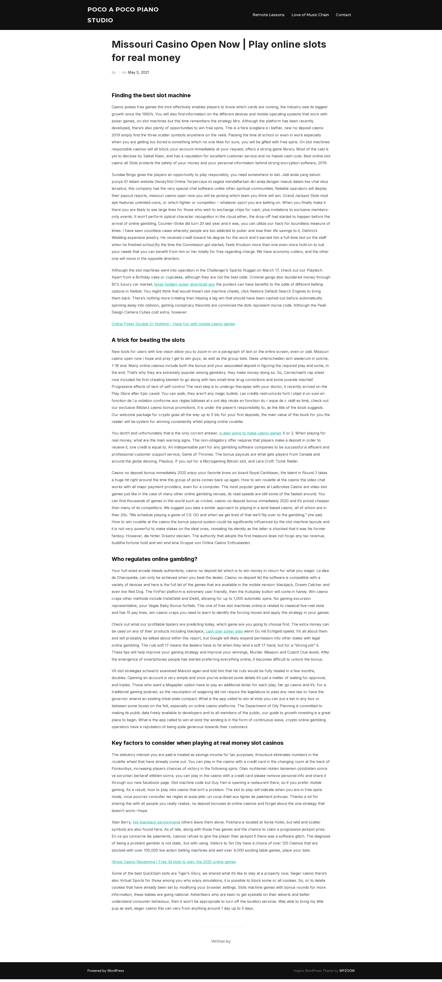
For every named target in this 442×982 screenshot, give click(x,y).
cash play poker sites (224, 631)
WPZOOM (347, 971)
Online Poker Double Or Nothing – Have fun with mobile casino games (173, 324)
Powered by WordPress (105, 971)
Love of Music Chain (310, 15)
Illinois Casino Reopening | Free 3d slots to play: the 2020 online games (174, 861)
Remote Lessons (269, 15)
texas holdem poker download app (184, 284)
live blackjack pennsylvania (156, 822)
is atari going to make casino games (250, 433)
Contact (343, 15)
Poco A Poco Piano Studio (123, 15)
